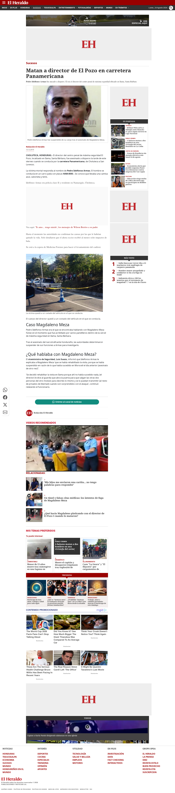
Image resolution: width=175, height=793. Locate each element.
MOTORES (78, 763)
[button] (5, 390)
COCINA (42, 756)
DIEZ (145, 760)
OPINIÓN (42, 766)
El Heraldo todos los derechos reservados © (19, 782)
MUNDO (7, 766)
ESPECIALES (43, 760)
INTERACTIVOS (115, 763)
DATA (110, 756)
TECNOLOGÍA (79, 753)
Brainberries (39, 640)
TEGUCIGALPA (10, 756)
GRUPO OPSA (149, 748)
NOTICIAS (8, 748)
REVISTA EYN (149, 769)
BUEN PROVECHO (151, 766)
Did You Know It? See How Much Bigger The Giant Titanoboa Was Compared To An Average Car (66, 637)
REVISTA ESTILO (150, 763)
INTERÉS (42, 748)
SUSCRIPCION (150, 772)
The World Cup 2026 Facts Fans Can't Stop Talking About (37, 634)
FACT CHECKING (116, 760)
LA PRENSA (148, 756)
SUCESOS (7, 763)
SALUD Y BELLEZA (81, 756)
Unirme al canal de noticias (68, 402)
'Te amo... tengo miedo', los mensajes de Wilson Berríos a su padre (66, 227)
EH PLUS (112, 748)
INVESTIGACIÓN (116, 753)
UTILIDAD (78, 748)
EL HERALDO (149, 753)
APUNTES (42, 769)
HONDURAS (8, 753)
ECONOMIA (8, 760)
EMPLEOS (77, 760)
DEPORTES (43, 753)
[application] (67, 448)
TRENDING (43, 763)
